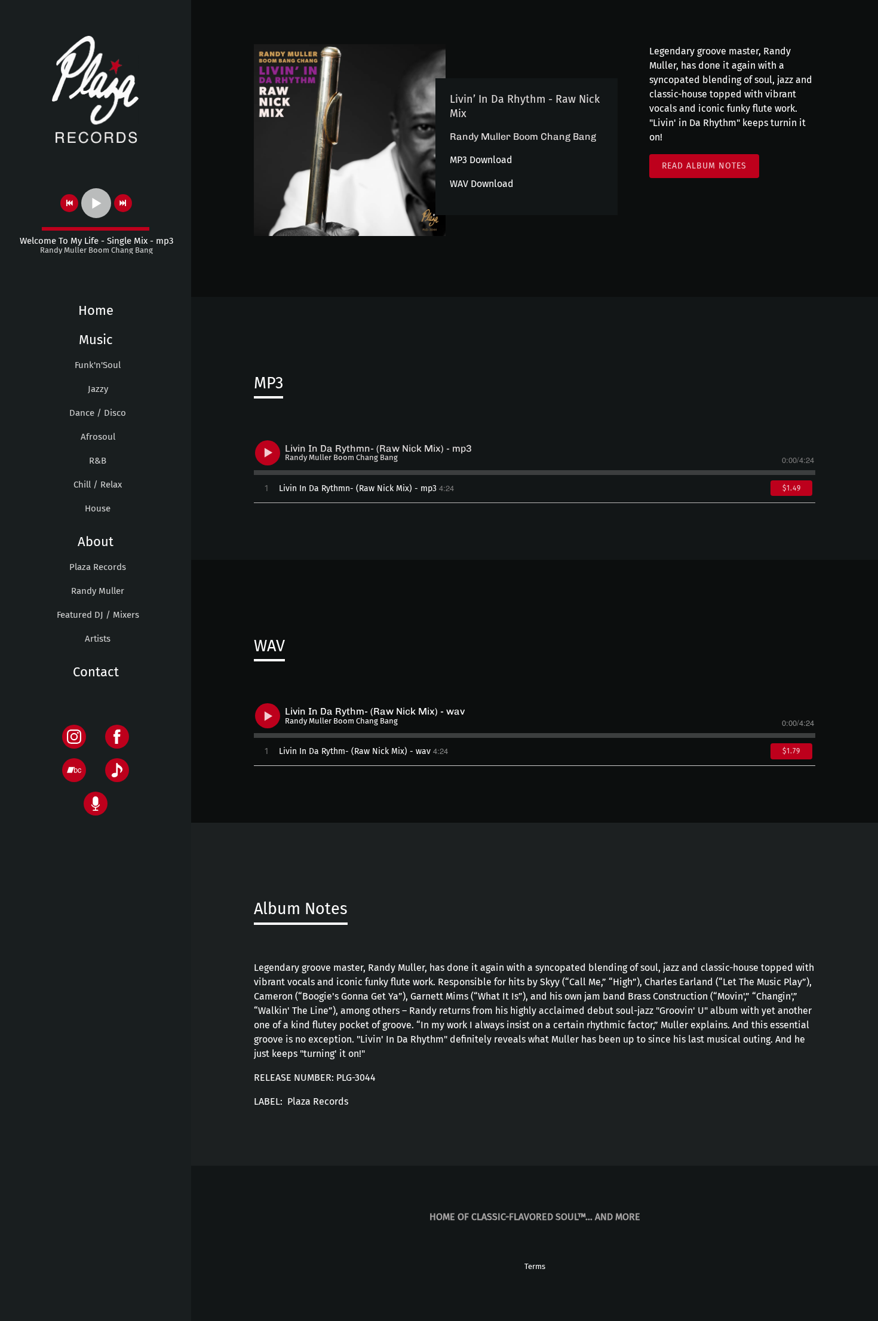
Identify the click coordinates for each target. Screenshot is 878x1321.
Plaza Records (97, 567)
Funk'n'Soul (98, 365)
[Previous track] (69, 203)
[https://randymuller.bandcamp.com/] (74, 770)
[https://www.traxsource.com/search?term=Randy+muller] (96, 804)
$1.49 (791, 488)
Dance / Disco (97, 412)
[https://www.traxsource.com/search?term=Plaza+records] (117, 770)
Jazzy (98, 389)
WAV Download (482, 183)
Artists (97, 638)
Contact (96, 672)
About (95, 542)
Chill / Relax (97, 484)
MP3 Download (481, 159)
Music (96, 340)
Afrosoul (98, 436)
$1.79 (791, 751)
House (97, 508)
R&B (97, 460)
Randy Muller (97, 591)
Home (95, 310)
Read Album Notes (704, 166)
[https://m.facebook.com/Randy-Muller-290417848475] (117, 737)
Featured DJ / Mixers (98, 614)
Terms (534, 1266)
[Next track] (123, 203)
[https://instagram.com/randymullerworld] (74, 737)
